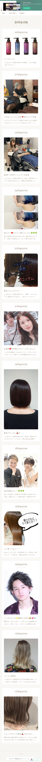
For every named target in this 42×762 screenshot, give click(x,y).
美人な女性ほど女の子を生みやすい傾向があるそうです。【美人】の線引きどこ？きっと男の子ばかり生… (20, 237)
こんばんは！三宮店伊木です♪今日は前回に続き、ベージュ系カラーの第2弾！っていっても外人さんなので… (21, 680)
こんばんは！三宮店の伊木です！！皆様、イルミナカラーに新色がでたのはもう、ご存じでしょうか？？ (20, 295)
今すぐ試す (26, 8)
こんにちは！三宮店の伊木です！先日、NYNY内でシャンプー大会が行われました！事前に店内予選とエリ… (21, 179)
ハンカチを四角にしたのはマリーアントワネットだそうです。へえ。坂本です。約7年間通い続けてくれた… (21, 353)
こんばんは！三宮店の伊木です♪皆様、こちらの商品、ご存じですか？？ (21, 63)
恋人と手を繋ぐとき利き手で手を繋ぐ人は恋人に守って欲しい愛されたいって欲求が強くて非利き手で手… (20, 495)
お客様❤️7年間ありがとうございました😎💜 (21, 348)
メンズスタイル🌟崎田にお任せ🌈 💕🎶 (20, 618)
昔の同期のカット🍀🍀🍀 (14, 491)
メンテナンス (9, 59)
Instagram (22, 13)
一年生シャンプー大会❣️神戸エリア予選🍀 (21, 117)
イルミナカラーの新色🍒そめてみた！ (19, 734)
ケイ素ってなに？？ (12, 548)
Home (3, 13)
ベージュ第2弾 (9, 676)
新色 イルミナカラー (12, 290)
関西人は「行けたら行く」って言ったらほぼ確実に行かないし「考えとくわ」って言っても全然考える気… (20, 622)
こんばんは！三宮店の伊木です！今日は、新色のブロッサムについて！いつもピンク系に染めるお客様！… (20, 437)
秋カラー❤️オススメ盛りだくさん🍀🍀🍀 (20, 232)
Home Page (12, 13)
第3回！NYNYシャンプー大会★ (16, 174)
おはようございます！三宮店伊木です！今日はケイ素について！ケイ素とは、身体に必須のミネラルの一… (20, 553)
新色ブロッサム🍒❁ (12, 433)
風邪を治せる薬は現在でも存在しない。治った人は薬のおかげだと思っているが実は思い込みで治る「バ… (20, 738)
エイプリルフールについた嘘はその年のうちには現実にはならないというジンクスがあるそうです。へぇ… (20, 121)
